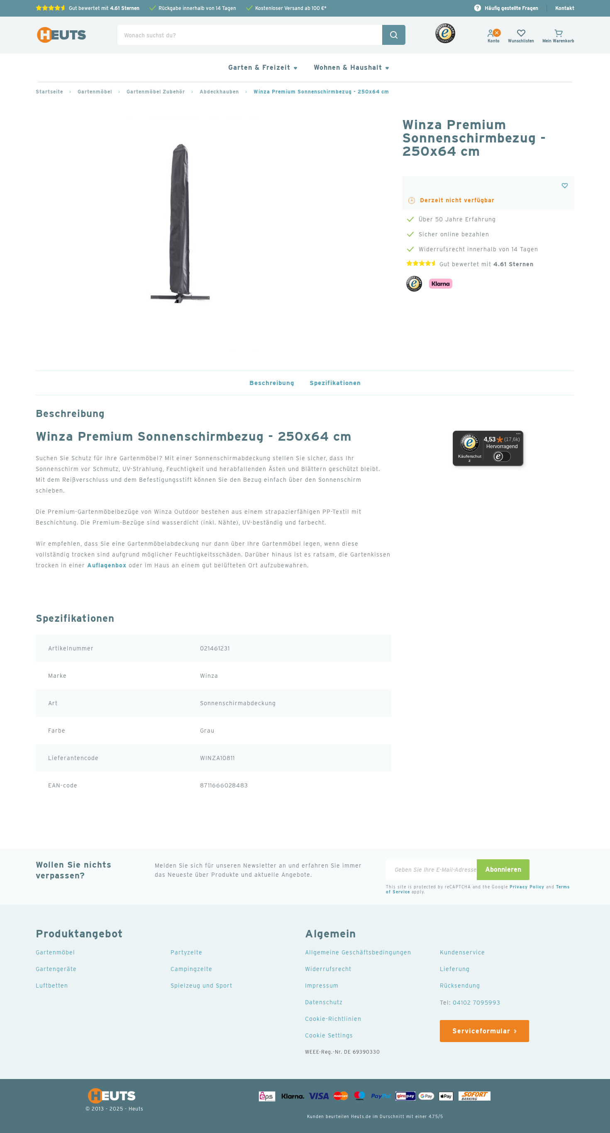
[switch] (502, 456)
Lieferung (455, 969)
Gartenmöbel (95, 91)
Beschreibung (271, 383)
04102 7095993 (476, 1002)
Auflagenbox (107, 565)
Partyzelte (187, 952)
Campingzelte (191, 969)
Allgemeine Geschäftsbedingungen (358, 952)
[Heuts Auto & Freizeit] (61, 35)
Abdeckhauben (219, 91)
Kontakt (564, 8)
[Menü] (518, 436)
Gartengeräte (56, 969)
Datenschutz (324, 1002)
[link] (494, 40)
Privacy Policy (527, 886)
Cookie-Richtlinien (333, 1018)
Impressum (322, 985)
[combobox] (261, 35)
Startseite (49, 91)
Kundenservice (462, 952)
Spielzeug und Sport (201, 985)
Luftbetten (52, 985)
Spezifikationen (335, 383)
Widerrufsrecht (328, 969)
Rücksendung (460, 985)
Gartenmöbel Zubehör (156, 91)
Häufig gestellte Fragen (511, 8)
